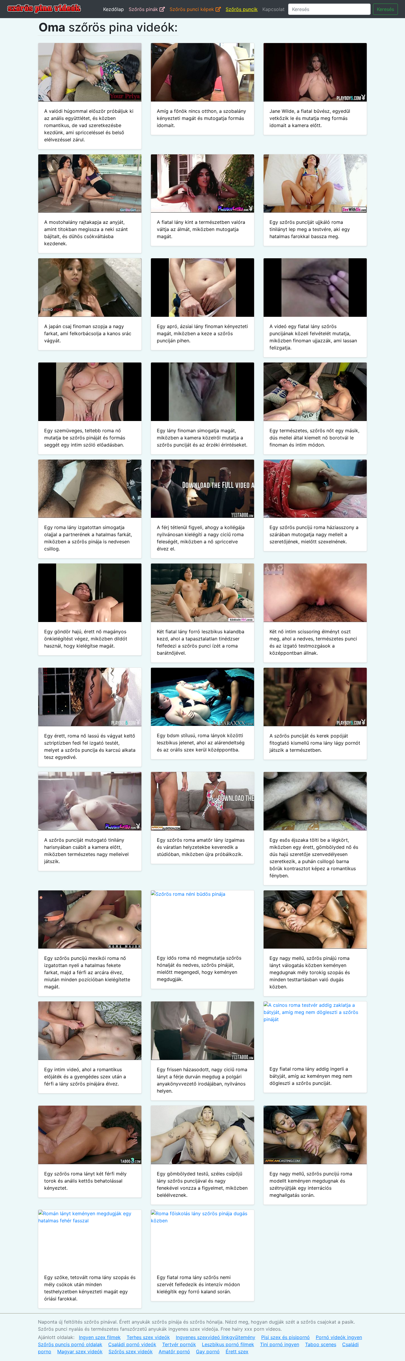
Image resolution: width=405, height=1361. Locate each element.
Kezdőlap (113, 9)
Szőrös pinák (144, 9)
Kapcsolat (273, 9)
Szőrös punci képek (193, 9)
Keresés (385, 9)
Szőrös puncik (242, 9)
